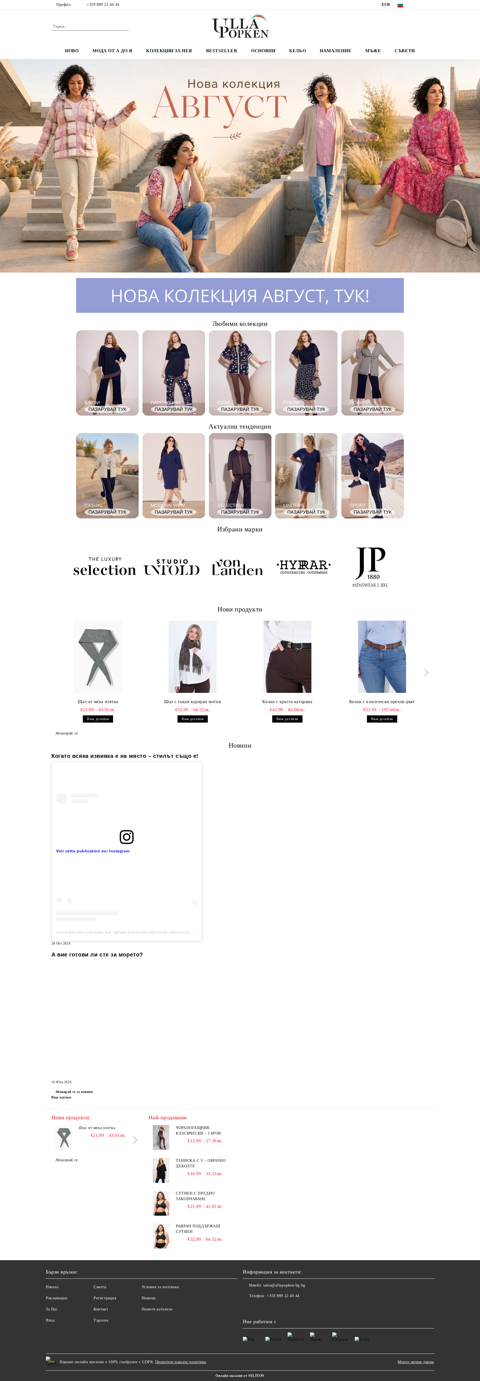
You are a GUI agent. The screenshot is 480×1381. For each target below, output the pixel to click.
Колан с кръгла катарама (287, 701)
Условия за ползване (160, 1287)
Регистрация (105, 1298)
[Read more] (126, 798)
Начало (52, 1287)
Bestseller (222, 50)
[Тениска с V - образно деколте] (161, 1170)
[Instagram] (425, 5)
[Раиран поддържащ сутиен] (161, 1235)
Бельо (297, 50)
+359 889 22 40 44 (103, 5)
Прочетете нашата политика (180, 1362)
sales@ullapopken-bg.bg (284, 1285)
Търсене (101, 1320)
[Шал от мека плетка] (98, 657)
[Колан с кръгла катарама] (287, 657)
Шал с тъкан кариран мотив (192, 701)
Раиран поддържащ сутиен (198, 1229)
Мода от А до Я (112, 50)
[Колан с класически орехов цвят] (382, 657)
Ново (72, 50)
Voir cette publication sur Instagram (92, 851)
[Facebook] (417, 5)
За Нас (52, 1309)
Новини (149, 1298)
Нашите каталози (157, 1309)
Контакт (101, 1309)
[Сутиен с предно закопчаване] (161, 1203)
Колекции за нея (169, 50)
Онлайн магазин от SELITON (240, 1376)
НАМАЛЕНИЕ (335, 50)
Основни (263, 50)
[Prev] (9, 165)
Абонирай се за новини (74, 1092)
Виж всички (61, 1097)
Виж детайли (98, 719)
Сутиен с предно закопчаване (195, 1196)
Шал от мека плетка (98, 701)
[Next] (470, 165)
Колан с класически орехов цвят (382, 701)
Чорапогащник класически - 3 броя (198, 1130)
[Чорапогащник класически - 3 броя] (161, 1137)
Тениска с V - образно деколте (201, 1163)
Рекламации (57, 1298)
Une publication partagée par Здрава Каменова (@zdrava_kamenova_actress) (131, 932)
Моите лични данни (416, 1362)
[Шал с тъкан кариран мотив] (193, 657)
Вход (50, 1320)
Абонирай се (66, 733)
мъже (373, 50)
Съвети (405, 50)
